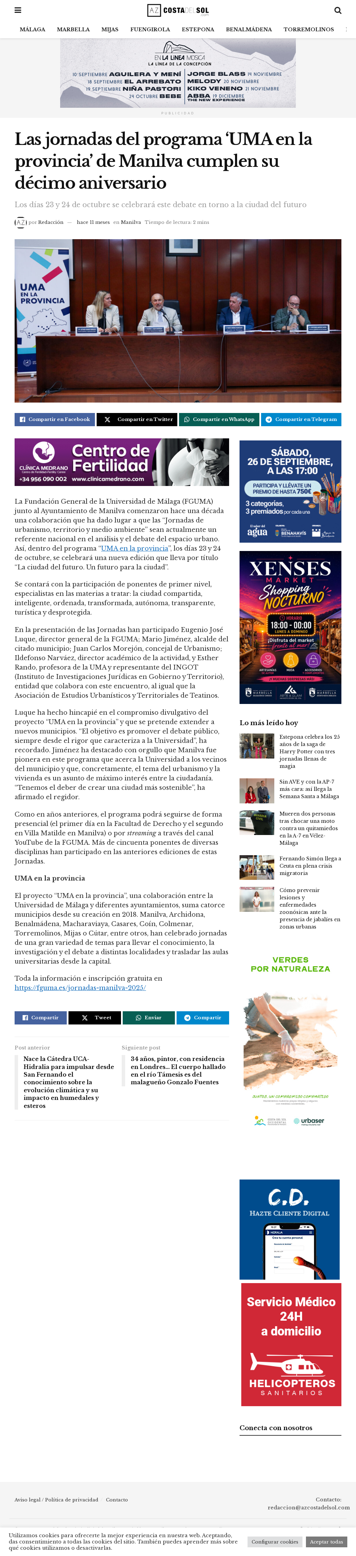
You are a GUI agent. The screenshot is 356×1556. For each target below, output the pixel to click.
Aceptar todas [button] (326, 1542)
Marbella (73, 29)
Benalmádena (249, 29)
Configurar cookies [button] (275, 1542)
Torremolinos (309, 29)
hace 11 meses (93, 222)
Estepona (198, 29)
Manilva (131, 222)
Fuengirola (150, 29)
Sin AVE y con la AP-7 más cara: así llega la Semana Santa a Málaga (309, 789)
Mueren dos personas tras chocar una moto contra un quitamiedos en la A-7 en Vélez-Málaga (309, 828)
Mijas (110, 29)
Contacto (117, 1500)
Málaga (32, 29)
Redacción (51, 222)
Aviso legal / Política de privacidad (56, 1500)
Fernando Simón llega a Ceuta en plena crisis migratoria (310, 866)
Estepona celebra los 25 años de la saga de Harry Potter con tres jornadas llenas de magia (310, 751)
